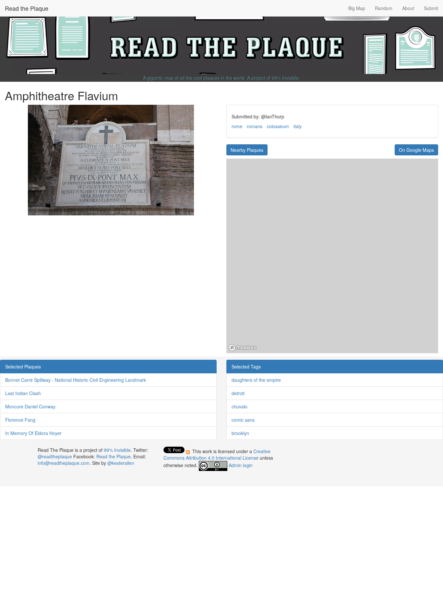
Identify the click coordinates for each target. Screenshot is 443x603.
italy (297, 126)
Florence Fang (20, 419)
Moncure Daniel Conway (30, 406)
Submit (431, 8)
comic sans (243, 419)
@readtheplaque (55, 456)
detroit (238, 393)
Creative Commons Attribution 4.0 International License (216, 454)
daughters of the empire (256, 380)
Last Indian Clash (23, 393)
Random (383, 8)
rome (237, 126)
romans (254, 126)
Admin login (241, 465)
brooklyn (240, 433)
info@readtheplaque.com (64, 463)
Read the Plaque (26, 8)
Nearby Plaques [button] (247, 150)
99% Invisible (285, 78)
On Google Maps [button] (416, 150)
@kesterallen (120, 463)
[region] (332, 256)
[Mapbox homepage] (242, 347)
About (408, 8)
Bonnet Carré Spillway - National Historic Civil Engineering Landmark (75, 380)
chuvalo (239, 406)
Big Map (356, 8)
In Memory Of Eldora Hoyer (33, 433)
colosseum (278, 126)
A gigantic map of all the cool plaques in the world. (194, 78)
